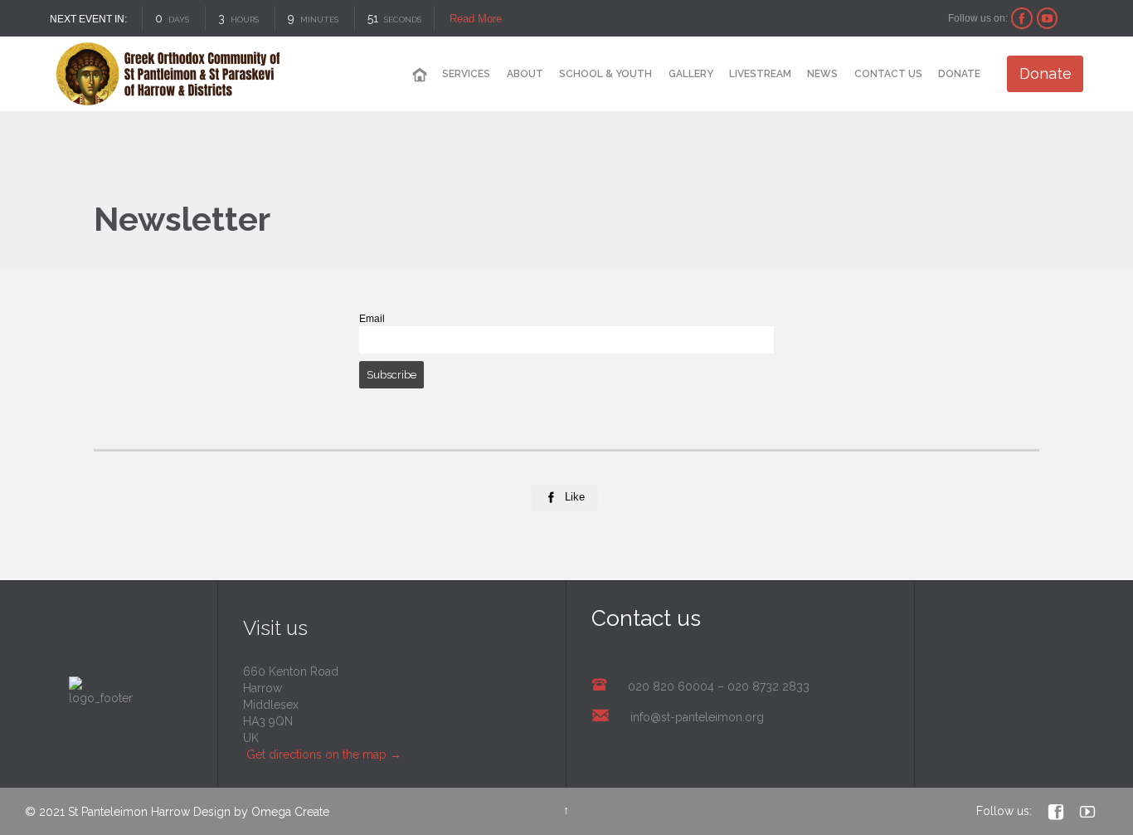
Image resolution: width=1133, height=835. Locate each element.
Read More (476, 18)
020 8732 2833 (768, 686)
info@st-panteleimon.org (697, 717)
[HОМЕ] (419, 75)
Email (372, 318)
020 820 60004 (671, 686)
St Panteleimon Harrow (129, 811)
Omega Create (290, 811)
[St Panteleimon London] (168, 74)
